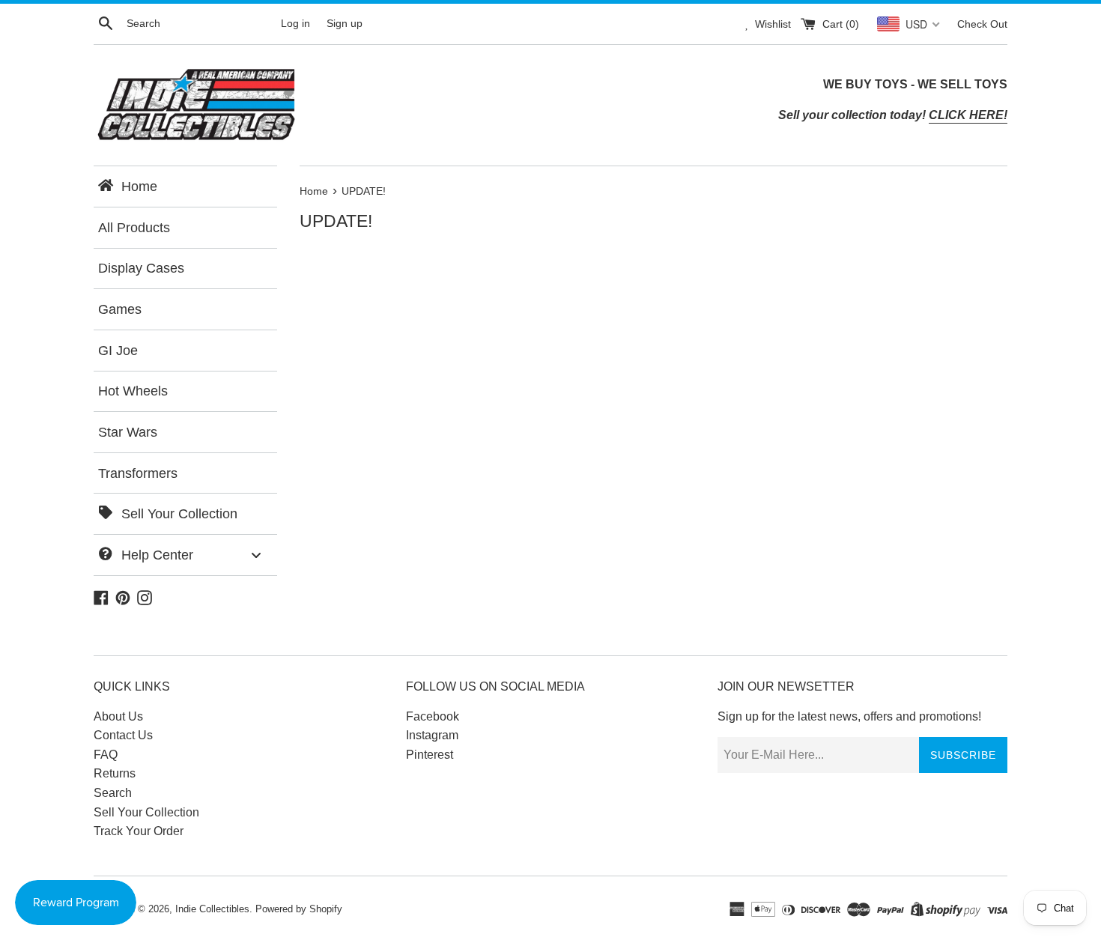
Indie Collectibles (212, 909)
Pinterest (429, 754)
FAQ (106, 754)
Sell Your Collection (146, 812)
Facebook (432, 716)
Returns (115, 773)
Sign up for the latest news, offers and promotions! (849, 716)
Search (113, 792)
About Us (118, 716)
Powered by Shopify (298, 909)
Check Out (982, 24)
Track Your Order (139, 831)
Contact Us (123, 735)
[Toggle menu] (256, 555)
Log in (295, 23)
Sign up (345, 23)
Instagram (432, 735)
